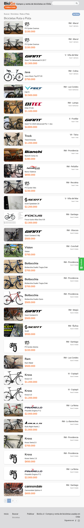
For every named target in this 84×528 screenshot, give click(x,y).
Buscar (6, 14)
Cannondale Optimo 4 (33, 490)
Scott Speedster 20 (32, 204)
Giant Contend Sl (31, 315)
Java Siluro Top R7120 (33, 76)
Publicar (30, 514)
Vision (27, 251)
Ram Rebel (29, 363)
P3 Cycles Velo (30, 188)
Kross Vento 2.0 (31, 458)
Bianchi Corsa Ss (31, 156)
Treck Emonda (30, 140)
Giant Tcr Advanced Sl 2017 (35, 60)
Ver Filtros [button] (76, 14)
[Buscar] (76, 3)
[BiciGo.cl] (9, 3)
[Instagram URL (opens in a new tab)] (78, 520)
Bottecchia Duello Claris (34, 299)
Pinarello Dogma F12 (33, 411)
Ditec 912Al (29, 108)
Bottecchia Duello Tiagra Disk (36, 267)
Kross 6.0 (28, 379)
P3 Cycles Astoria (31, 347)
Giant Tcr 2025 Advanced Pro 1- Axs (38, 124)
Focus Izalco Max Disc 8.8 (35, 220)
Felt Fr (27, 92)
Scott (27, 331)
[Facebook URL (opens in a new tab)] (75, 520)
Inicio (6, 514)
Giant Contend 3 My (32, 235)
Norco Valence (30, 172)
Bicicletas (14, 14)
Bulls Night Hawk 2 (32, 427)
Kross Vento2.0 (30, 443)
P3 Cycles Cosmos (32, 28)
